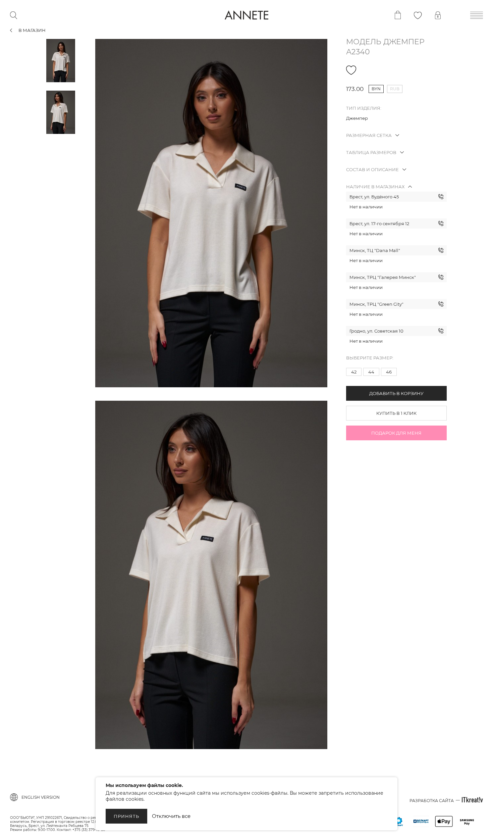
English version (40, 797)
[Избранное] (418, 15)
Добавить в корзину (396, 393)
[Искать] (13, 15)
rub (394, 88)
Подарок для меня (396, 433)
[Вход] (438, 15)
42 (354, 372)
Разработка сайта (431, 800)
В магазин (32, 30)
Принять (126, 816)
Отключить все (171, 816)
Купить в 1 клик (396, 413)
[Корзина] (398, 15)
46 (389, 372)
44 (371, 372)
